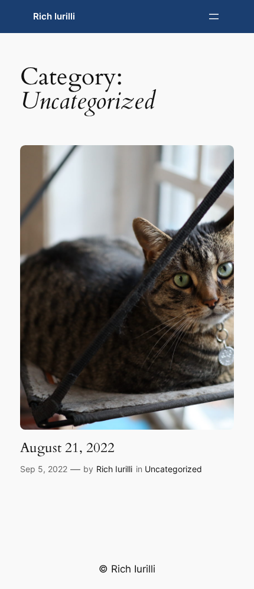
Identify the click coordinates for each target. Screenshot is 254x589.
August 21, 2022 (67, 448)
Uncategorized (173, 469)
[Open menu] (214, 16)
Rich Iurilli (54, 16)
